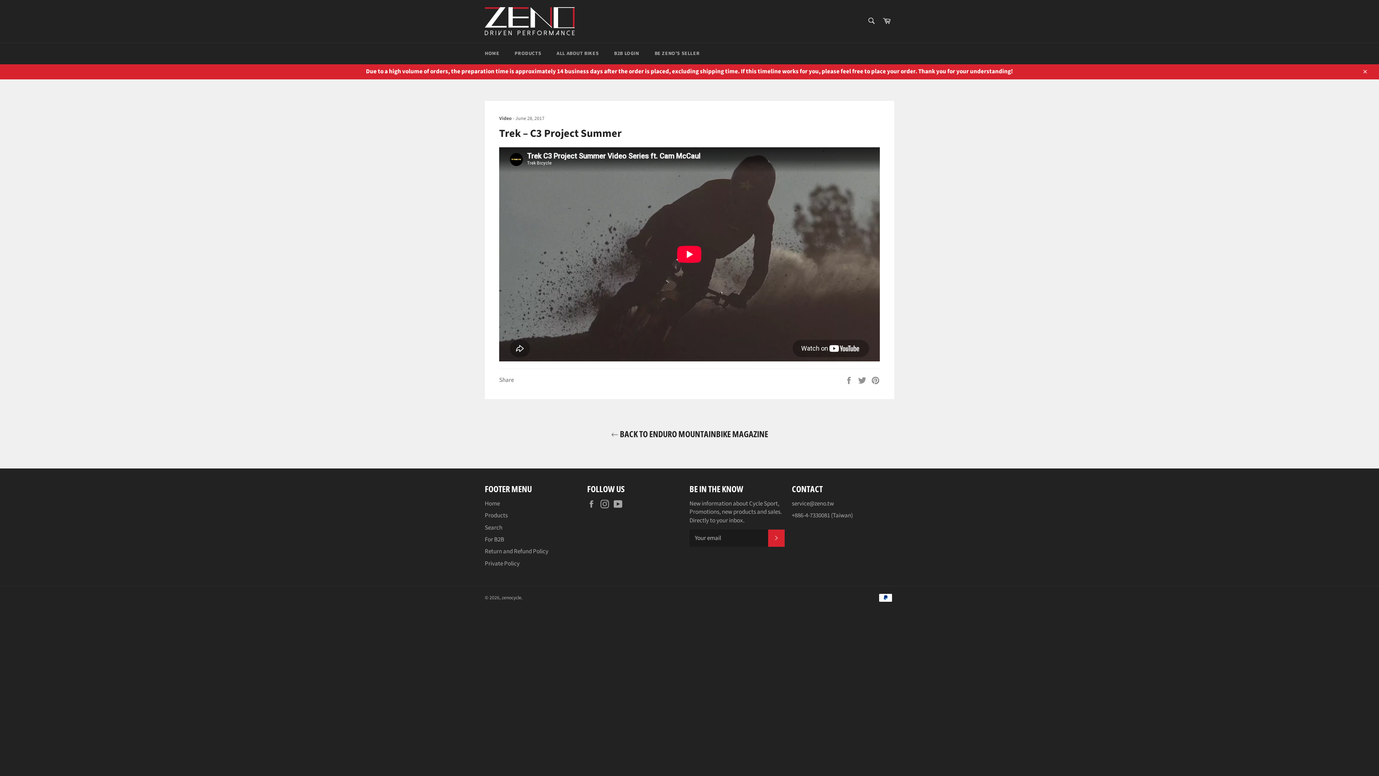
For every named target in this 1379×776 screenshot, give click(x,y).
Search (493, 527)
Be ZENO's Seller (677, 53)
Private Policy (502, 563)
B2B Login (626, 53)
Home (492, 53)
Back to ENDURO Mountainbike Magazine (693, 434)
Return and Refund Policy (516, 551)
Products (528, 53)
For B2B (494, 539)
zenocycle (511, 597)
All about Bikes (578, 53)
